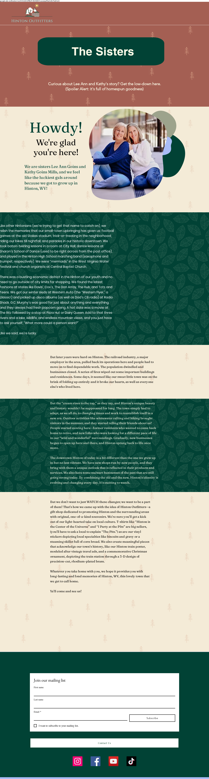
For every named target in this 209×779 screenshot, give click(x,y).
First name (39, 687)
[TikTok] (131, 761)
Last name (38, 699)
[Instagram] (77, 761)
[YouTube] (113, 761)
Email (37, 711)
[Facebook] (95, 761)
